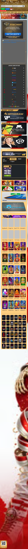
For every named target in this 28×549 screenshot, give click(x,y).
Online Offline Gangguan (14, 106)
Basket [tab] (19, 159)
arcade (8, 12)
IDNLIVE (4, 12)
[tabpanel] (15, 171)
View (22, 152)
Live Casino (20, 12)
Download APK (7, 3)
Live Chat (12, 2)
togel (15, 12)
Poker (12, 12)
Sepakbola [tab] (13, 159)
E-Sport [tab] (12, 161)
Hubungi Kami (17, 3)
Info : (3, 14)
